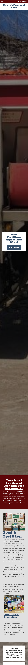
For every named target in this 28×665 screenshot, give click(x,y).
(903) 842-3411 (22, 1)
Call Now (14, 247)
